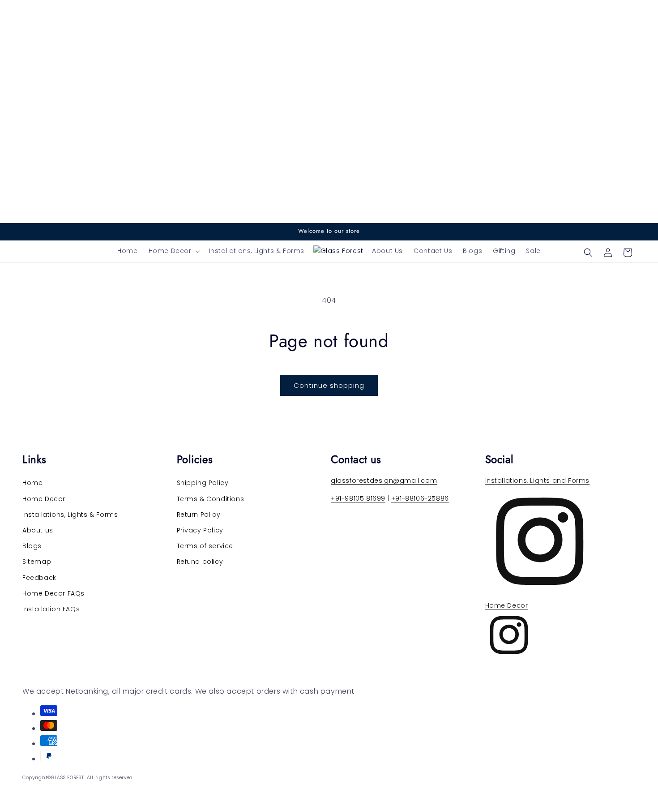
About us (37, 530)
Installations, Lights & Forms (70, 514)
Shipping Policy (203, 482)
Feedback (39, 577)
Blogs (32, 545)
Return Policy (199, 514)
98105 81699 (365, 498)
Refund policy (200, 561)
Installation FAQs (51, 609)
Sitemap (36, 561)
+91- (338, 498)
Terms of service (205, 545)
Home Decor (43, 498)
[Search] (588, 252)
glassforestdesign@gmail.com (384, 480)
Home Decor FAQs (53, 593)
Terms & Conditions (210, 498)
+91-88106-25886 (420, 498)
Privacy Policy (200, 530)
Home (32, 482)
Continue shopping (329, 385)
